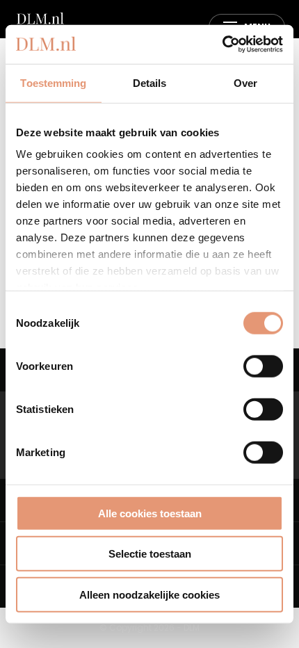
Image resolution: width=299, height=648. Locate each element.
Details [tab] (150, 82)
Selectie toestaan (149, 554)
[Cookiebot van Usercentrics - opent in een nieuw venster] (222, 44)
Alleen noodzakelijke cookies (149, 594)
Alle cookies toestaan (150, 513)
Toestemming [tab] (53, 82)
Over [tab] (245, 82)
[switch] (263, 366)
